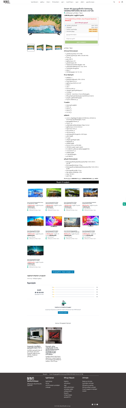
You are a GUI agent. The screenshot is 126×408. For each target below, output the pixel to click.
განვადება (69, 27)
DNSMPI (84, 391)
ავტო (62, 2)
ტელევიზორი (67, 397)
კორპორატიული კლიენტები (53, 385)
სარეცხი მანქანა (68, 395)
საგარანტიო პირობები (88, 383)
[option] (29, 48)
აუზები (82, 2)
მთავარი (45, 374)
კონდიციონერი (68, 391)
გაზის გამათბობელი (69, 387)
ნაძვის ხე (66, 381)
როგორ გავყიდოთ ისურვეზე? (89, 389)
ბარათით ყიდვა (70, 31)
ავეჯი (77, 2)
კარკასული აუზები (68, 389)
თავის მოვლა (69, 2)
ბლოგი (47, 383)
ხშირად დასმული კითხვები (89, 387)
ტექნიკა (42, 2)
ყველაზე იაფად (90, 2)
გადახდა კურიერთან (71, 25)
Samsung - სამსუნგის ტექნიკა (34, 278)
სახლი (48, 2)
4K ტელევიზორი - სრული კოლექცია (62, 271)
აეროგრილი (67, 383)
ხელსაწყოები (34, 2)
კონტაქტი (48, 387)
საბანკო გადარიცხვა (71, 29)
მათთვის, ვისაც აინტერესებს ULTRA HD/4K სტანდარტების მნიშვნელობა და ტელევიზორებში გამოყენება (52, 350)
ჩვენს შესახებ (49, 381)
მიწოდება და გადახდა (88, 385)
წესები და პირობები (87, 381)
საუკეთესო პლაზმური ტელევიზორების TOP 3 (34, 347)
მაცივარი (66, 393)
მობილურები (55, 2)
